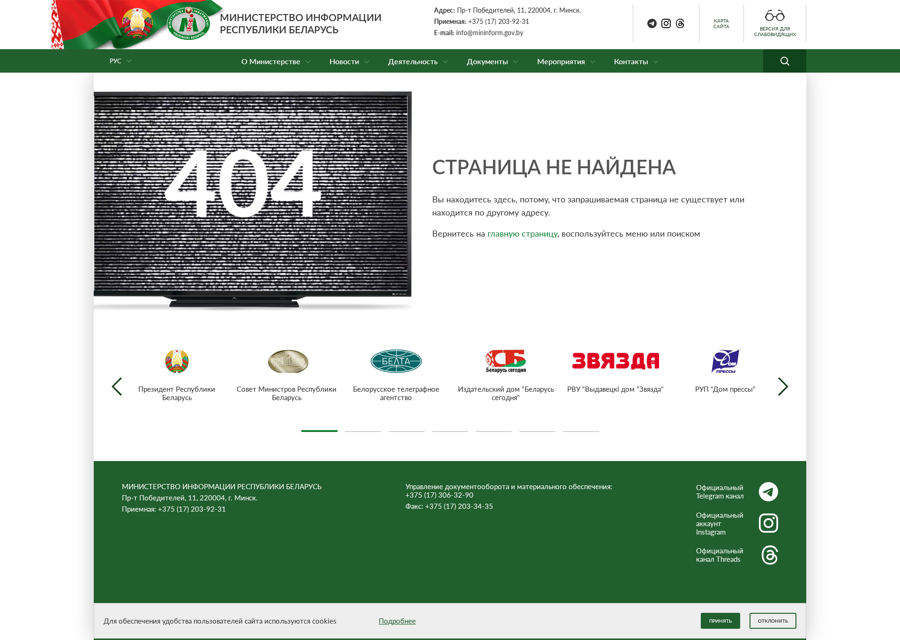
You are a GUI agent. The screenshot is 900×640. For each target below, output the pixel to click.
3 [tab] (407, 427)
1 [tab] (319, 427)
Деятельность (413, 61)
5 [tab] (494, 427)
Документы (487, 61)
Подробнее (397, 621)
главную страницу (522, 233)
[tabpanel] (177, 375)
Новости (344, 61)
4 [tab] (450, 427)
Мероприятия (561, 61)
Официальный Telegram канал (720, 491)
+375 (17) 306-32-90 (439, 495)
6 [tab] (537, 427)
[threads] (680, 23)
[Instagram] (666, 23)
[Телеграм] (652, 23)
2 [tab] (363, 427)
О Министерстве (270, 61)
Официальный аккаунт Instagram (719, 523)
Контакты (631, 61)
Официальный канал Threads (719, 554)
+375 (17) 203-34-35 (459, 506)
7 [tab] (581, 427)
